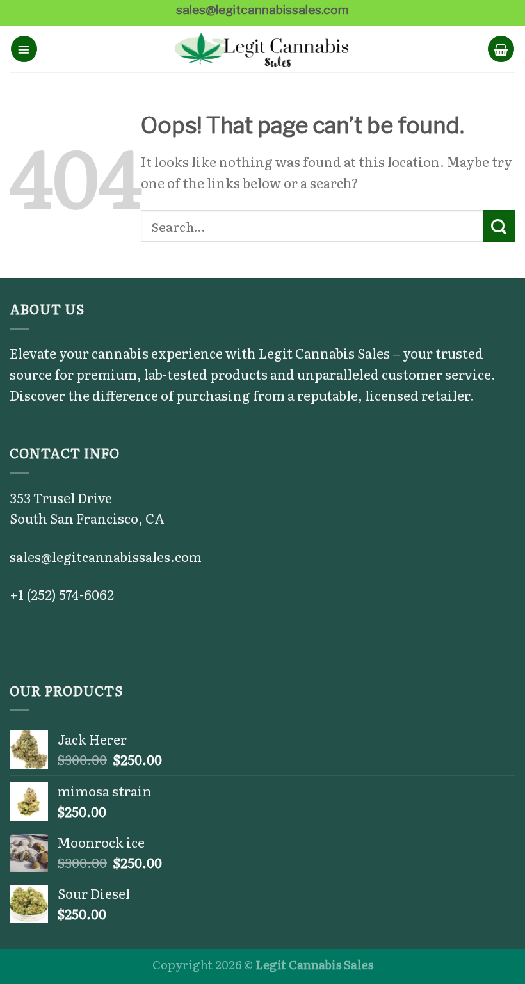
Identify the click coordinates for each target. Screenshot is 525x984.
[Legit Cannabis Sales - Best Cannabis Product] (263, 49)
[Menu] (24, 49)
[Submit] (499, 226)
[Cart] (501, 49)
